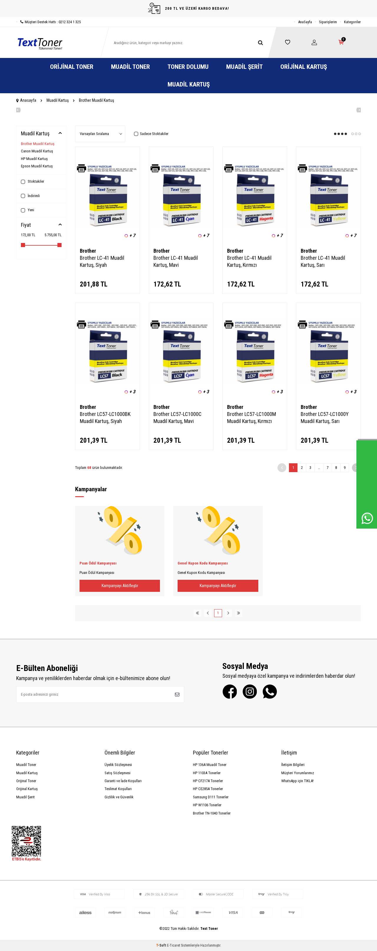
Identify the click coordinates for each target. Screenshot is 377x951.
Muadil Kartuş (189, 84)
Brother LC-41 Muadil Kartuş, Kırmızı (249, 261)
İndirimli (33, 196)
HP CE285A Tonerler (208, 789)
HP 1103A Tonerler (207, 773)
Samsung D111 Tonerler (211, 797)
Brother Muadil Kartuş (37, 143)
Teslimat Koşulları (118, 789)
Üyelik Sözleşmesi (118, 764)
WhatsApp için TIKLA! (297, 781)
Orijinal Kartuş (303, 66)
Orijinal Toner (71, 66)
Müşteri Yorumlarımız (297, 773)
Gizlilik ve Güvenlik (119, 797)
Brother (88, 251)
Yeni (30, 210)
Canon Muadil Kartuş (37, 151)
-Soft (161, 945)
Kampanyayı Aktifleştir (120, 585)
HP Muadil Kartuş (34, 158)
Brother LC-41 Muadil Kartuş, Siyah (102, 261)
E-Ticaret (173, 945)
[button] (16, 110)
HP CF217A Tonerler (208, 781)
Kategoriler (352, 22)
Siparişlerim (328, 22)
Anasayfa (28, 100)
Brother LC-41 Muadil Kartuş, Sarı (323, 261)
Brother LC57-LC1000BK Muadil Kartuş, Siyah (105, 417)
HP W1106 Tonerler (207, 805)
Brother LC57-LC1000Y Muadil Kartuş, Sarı (325, 417)
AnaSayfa (305, 22)
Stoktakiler (35, 181)
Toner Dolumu (188, 66)
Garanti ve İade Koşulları (123, 781)
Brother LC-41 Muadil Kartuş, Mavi (175, 261)
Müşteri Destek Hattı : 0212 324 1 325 (53, 22)
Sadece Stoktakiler (154, 133)
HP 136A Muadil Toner (209, 764)
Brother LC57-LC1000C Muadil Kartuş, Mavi (177, 417)
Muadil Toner (130, 66)
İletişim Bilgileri (293, 764)
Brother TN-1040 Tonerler (212, 813)
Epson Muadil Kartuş (37, 166)
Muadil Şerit (244, 66)
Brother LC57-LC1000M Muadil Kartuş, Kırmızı (251, 417)
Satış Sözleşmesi (117, 773)
